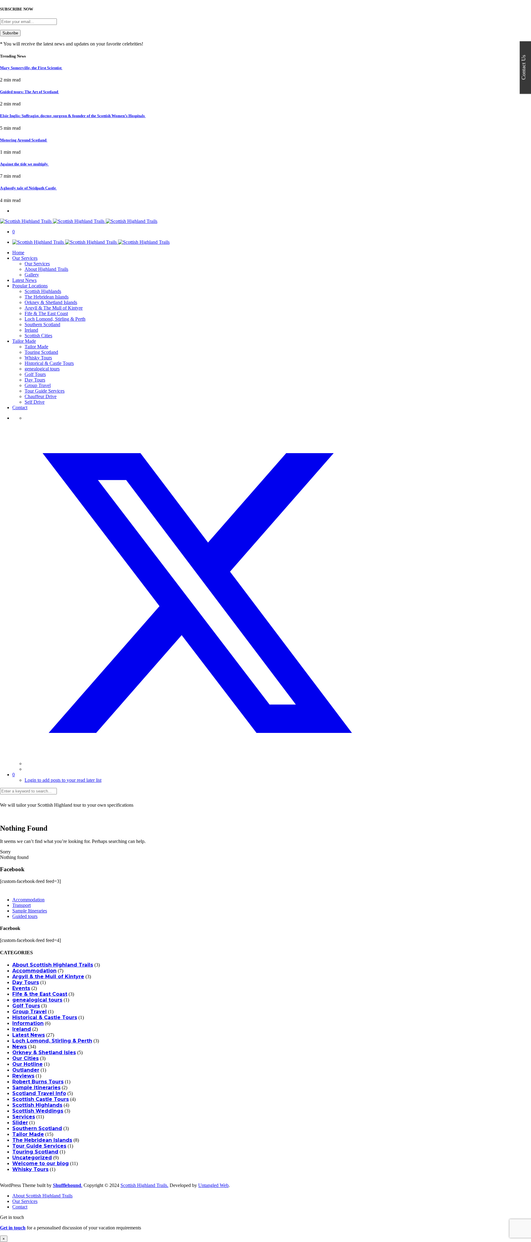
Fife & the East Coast (39, 994)
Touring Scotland (41, 352)
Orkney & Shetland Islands (51, 302)
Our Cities (25, 1058)
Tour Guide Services (45, 391)
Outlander (25, 1070)
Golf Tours (35, 374)
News (19, 1047)
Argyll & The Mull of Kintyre (54, 307)
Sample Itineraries (29, 910)
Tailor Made (24, 341)
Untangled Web (213, 1185)
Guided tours (24, 916)
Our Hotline (27, 1064)
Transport (21, 905)
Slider (20, 1122)
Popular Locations (30, 285)
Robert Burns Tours (38, 1082)
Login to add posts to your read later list (63, 780)
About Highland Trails (46, 269)
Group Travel (38, 385)
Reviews (23, 1076)
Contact (19, 407)
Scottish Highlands (43, 291)
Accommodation (28, 899)
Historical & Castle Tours (49, 363)
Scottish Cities (38, 335)
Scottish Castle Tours (40, 1099)
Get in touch (13, 1227)
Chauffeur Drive (41, 396)
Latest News (24, 280)
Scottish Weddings (37, 1111)
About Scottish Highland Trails (52, 965)
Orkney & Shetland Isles (44, 1052)
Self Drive (35, 402)
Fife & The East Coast (46, 313)
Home (18, 252)
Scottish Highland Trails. (144, 1185)
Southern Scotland (42, 324)
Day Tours (35, 379)
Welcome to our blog (40, 1163)
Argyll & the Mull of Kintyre (48, 976)
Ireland (31, 330)
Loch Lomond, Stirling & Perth (55, 319)
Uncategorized (32, 1158)
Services (23, 1117)
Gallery (32, 274)
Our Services (24, 258)
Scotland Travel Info (39, 1093)
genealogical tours (42, 368)
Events (21, 988)
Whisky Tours (38, 357)
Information (28, 1023)
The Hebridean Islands (47, 296)
